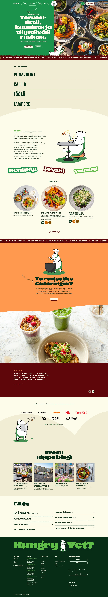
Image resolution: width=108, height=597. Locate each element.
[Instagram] (71, 585)
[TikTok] (74, 585)
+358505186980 (30, 580)
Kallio (15, 559)
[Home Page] (54, 3)
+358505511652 (30, 568)
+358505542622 (30, 574)
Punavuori (16, 558)
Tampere (15, 562)
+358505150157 (30, 562)
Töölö (15, 561)
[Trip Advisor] (76, 585)
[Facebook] (69, 585)
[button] (18, 3)
